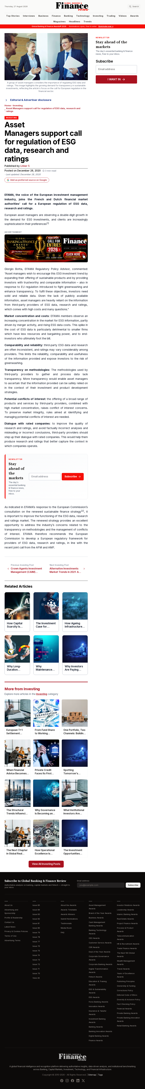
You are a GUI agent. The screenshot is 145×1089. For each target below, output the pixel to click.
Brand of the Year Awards (100, 913)
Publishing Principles (126, 981)
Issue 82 (36, 919)
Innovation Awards (97, 1006)
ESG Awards (94, 997)
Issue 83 (36, 914)
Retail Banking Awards (126, 1026)
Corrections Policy (125, 990)
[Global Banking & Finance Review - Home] (72, 6)
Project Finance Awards (127, 923)
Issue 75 (36, 951)
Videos (123, 16)
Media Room (66, 928)
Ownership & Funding (126, 986)
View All (36, 978)
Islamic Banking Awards (127, 914)
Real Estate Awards (125, 919)
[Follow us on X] (83, 1080)
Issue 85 (36, 905)
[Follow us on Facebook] (72, 1080)
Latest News (10, 927)
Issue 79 (36, 932)
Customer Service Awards (100, 943)
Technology (82, 16)
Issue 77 (36, 942)
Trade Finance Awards (127, 948)
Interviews (29, 16)
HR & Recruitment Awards (128, 944)
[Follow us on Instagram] (67, 1080)
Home (8, 105)
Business (43, 16)
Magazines (59, 21)
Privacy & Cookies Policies (16, 931)
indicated (14, 507)
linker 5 (25, 166)
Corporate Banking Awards (100, 964)
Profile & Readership (14, 918)
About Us (8, 905)
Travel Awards (123, 969)
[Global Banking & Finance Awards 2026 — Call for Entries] (46, 248)
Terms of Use (10, 936)
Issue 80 (36, 928)
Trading (111, 16)
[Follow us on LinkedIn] (77, 1080)
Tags (100, 1075)
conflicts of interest (31, 399)
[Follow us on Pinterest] (61, 1080)
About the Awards (68, 905)
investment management (71, 194)
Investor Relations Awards (128, 905)
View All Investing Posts (46, 864)
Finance (56, 16)
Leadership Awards (125, 910)
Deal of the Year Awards (99, 952)
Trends (88, 21)
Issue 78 (36, 937)
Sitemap (92, 1075)
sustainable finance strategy (62, 511)
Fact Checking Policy (126, 1004)
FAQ (62, 932)
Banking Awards (96, 1027)
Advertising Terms (12, 940)
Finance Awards (96, 1040)
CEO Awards (94, 938)
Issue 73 (36, 960)
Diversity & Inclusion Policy (128, 999)
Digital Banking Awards (99, 1036)
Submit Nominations (69, 919)
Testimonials (66, 923)
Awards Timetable (69, 910)
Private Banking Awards (127, 1013)
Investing (98, 16)
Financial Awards (124, 1009)
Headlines (74, 21)
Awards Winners (68, 914)
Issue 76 (36, 946)
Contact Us (9, 922)
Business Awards (96, 918)
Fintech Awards (95, 977)
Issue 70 (36, 973)
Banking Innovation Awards (100, 1031)
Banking (68, 16)
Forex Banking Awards (98, 1002)
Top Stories (13, 16)
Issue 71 (36, 969)
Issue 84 (36, 910)
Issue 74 (36, 955)
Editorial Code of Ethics (127, 995)
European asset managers (21, 215)
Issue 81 (36, 923)
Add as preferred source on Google (28, 180)
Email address (83, 881)
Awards (134, 16)
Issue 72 (36, 964)
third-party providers (25, 304)
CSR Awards (94, 947)
